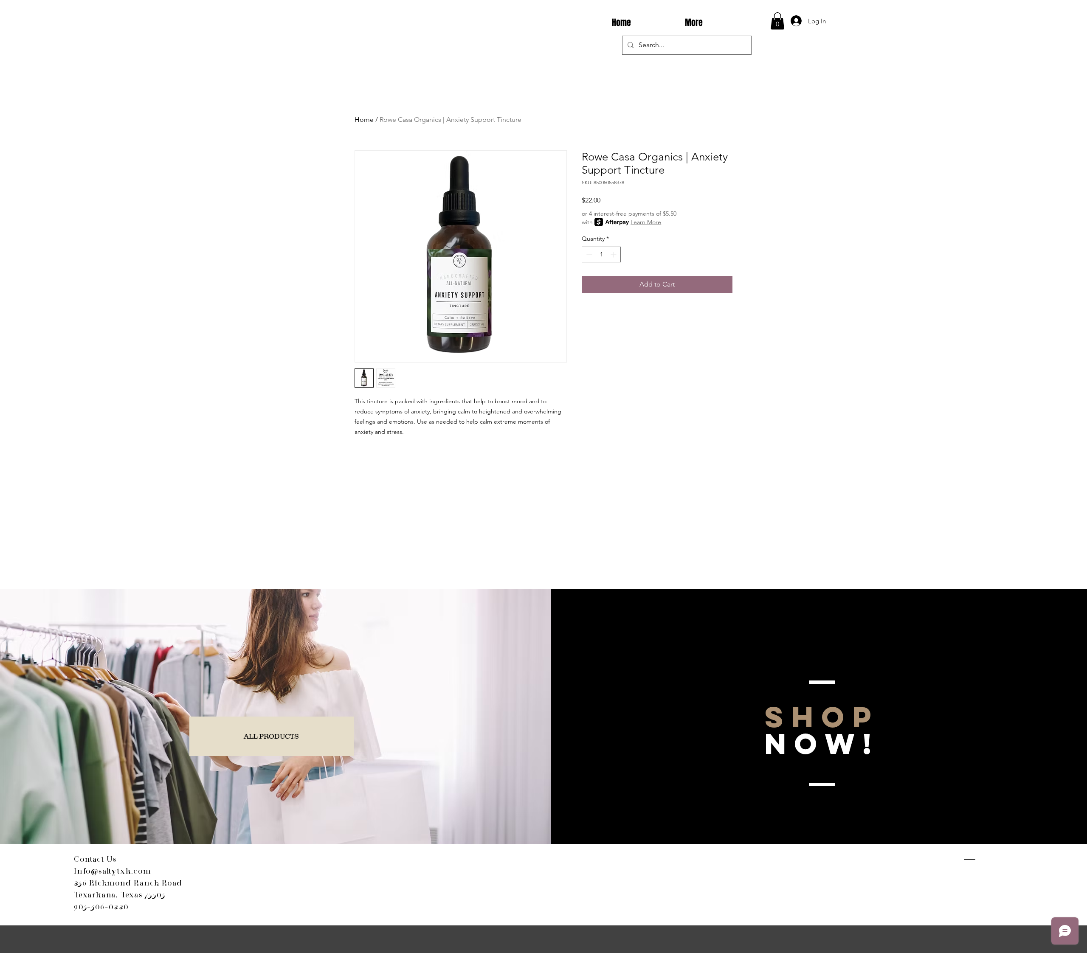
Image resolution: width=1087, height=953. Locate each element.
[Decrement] (588, 254)
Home (364, 119)
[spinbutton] (601, 254)
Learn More (646, 222)
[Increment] (614, 254)
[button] (777, 21)
